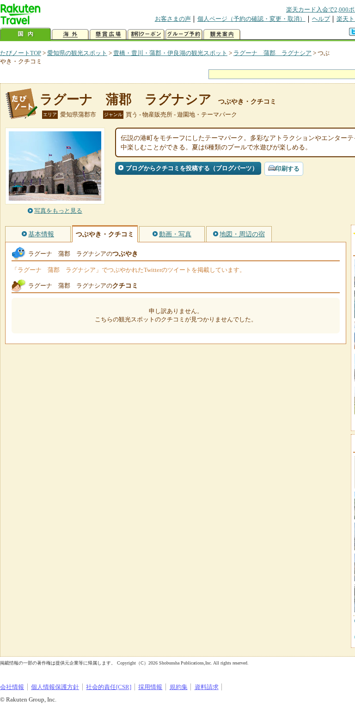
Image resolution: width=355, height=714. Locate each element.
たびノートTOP (20, 52)
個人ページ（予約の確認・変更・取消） (251, 18)
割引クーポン (146, 34)
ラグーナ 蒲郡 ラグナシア (272, 52)
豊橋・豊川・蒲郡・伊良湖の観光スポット (170, 52)
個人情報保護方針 (55, 686)
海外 (70, 34)
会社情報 (12, 686)
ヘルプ (321, 18)
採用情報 (150, 686)
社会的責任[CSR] (108, 686)
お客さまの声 (173, 18)
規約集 (179, 686)
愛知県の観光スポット (77, 52)
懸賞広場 (108, 34)
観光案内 (221, 34)
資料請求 (207, 686)
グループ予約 (183, 34)
